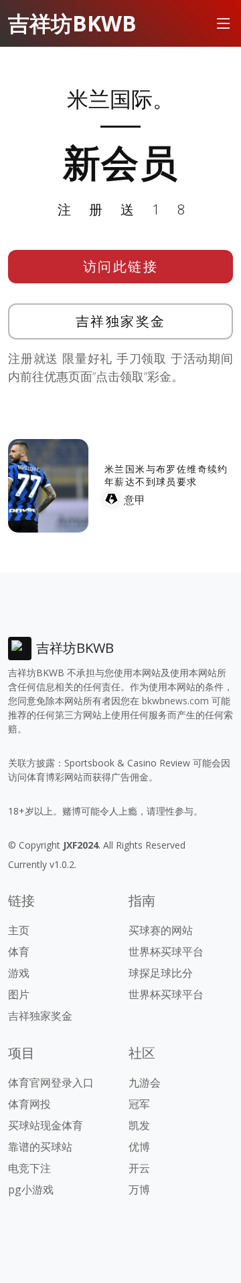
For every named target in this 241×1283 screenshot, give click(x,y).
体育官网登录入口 (51, 1082)
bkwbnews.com (175, 700)
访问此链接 (121, 266)
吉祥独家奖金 (121, 321)
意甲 (134, 499)
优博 (139, 1146)
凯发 (139, 1125)
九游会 (145, 1082)
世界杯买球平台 (166, 951)
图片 (18, 994)
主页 (18, 930)
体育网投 (29, 1104)
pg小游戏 (31, 1189)
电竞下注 (29, 1168)
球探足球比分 (161, 973)
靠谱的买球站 (40, 1146)
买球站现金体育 (45, 1125)
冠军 (139, 1104)
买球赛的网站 (161, 930)
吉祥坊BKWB (72, 23)
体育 (18, 951)
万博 (139, 1189)
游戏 (18, 973)
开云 (139, 1168)
